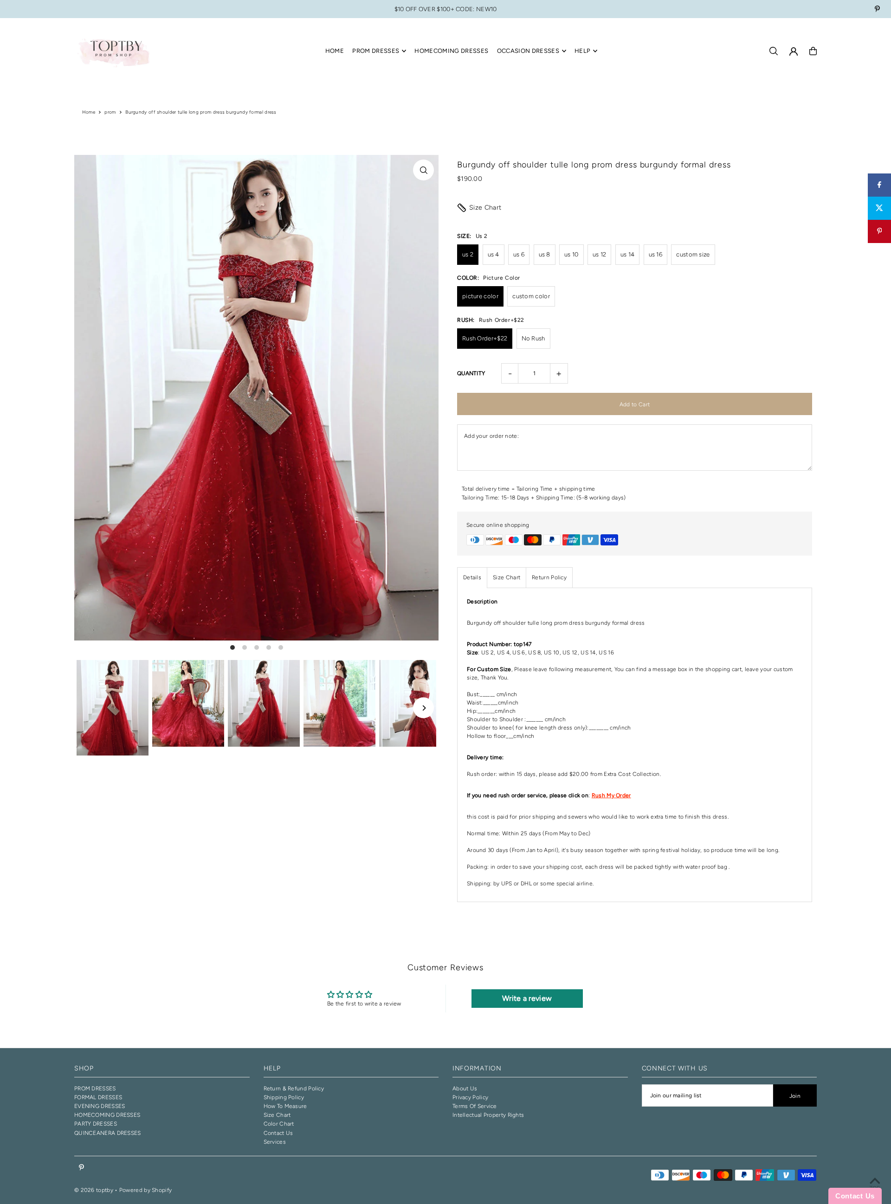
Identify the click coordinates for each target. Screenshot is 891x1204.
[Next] (423, 708)
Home (88, 112)
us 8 (544, 254)
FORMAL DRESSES (98, 1097)
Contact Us (278, 1133)
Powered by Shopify (145, 1190)
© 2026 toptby (93, 1190)
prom (110, 112)
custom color (531, 296)
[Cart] (813, 51)
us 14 (627, 254)
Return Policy (549, 577)
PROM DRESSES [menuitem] (375, 50)
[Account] (793, 51)
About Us (464, 1088)
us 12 (600, 254)
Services (275, 1142)
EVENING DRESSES (99, 1106)
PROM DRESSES (95, 1088)
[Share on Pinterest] (879, 231)
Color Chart (279, 1124)
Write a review (527, 998)
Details (472, 577)
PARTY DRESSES (95, 1124)
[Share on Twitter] (879, 208)
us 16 (656, 254)
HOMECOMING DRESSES (107, 1115)
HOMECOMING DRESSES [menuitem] (451, 50)
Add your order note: (491, 436)
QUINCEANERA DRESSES (107, 1133)
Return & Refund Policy (294, 1088)
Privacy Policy (470, 1097)
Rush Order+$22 (484, 338)
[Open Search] (773, 51)
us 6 (518, 254)
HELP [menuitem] (582, 50)
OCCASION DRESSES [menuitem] (528, 50)
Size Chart (485, 207)
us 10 (571, 254)
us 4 (493, 254)
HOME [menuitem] (334, 50)
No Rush (533, 338)
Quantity (471, 373)
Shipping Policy (284, 1097)
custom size (693, 254)
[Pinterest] (877, 9)
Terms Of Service (474, 1106)
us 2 (467, 254)
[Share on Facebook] (879, 185)
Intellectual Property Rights (488, 1115)
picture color (480, 296)
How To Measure (285, 1106)
